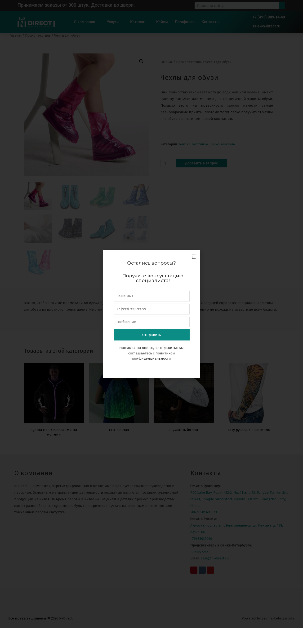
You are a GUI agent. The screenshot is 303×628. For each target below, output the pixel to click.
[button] (194, 256)
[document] (151, 314)
